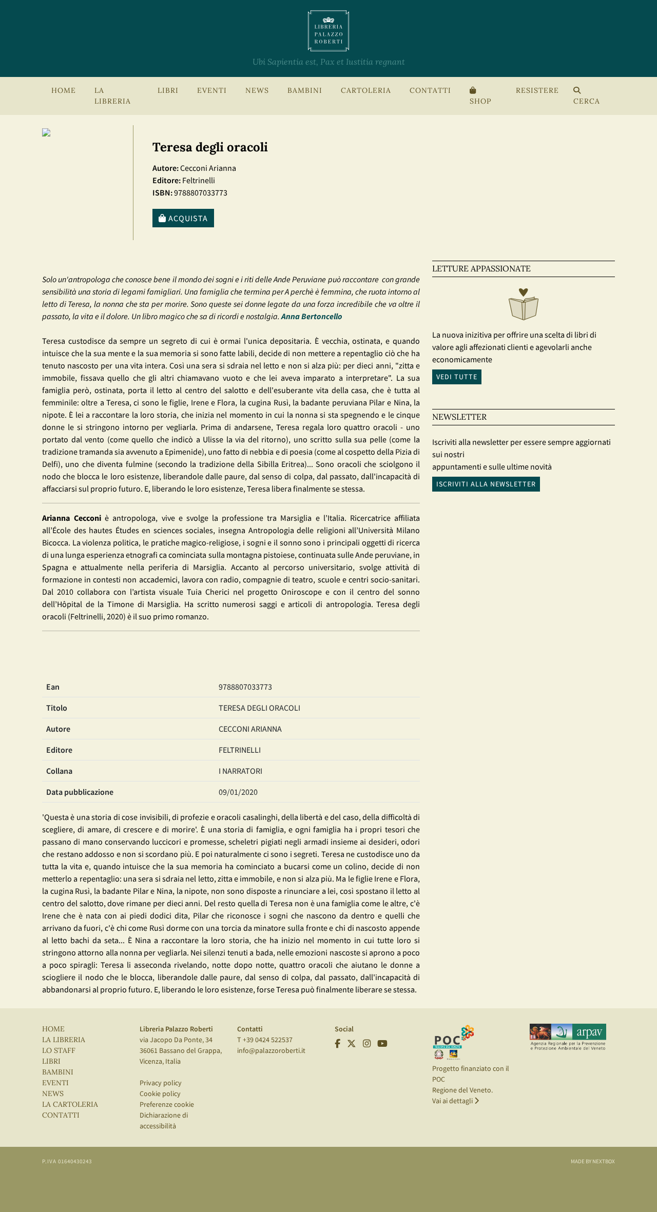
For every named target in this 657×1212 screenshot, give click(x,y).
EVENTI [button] (212, 90)
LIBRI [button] (168, 90)
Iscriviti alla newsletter (486, 483)
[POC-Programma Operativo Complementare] (453, 1041)
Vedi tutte (456, 376)
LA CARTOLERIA (70, 1104)
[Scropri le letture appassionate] (523, 307)
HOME (63, 90)
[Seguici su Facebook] (337, 1043)
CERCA (586, 101)
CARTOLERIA (366, 90)
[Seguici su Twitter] (351, 1043)
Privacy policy (161, 1082)
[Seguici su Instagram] (367, 1043)
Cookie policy (160, 1093)
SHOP (480, 101)
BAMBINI (304, 90)
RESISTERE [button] (537, 90)
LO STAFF (58, 1050)
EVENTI (55, 1083)
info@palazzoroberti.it (271, 1050)
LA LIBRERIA (63, 1039)
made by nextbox (593, 1161)
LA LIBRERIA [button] (112, 96)
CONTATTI (430, 90)
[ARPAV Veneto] (568, 1037)
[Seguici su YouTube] (382, 1043)
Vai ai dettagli (453, 1100)
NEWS (257, 90)
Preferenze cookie (167, 1104)
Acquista (187, 218)
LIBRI (51, 1061)
